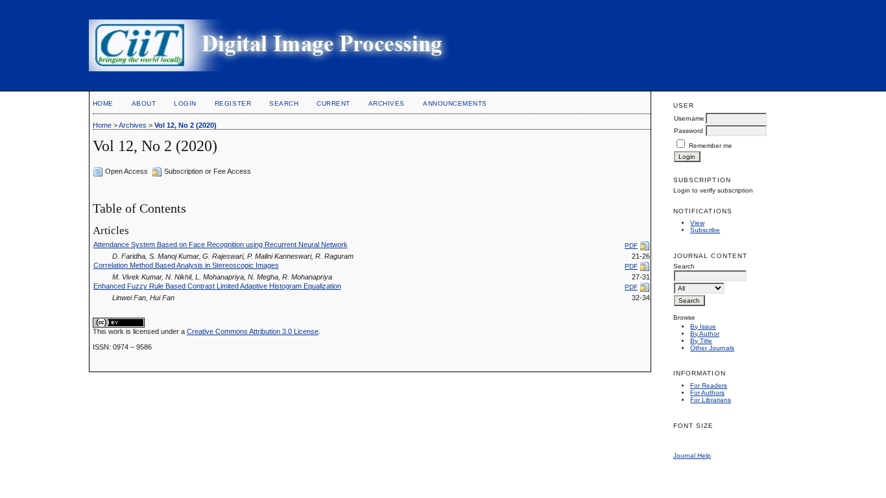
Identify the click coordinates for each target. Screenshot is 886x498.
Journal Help (692, 455)
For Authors (707, 392)
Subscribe (705, 229)
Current (333, 103)
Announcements (455, 103)
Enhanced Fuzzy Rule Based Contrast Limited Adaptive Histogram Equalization (217, 286)
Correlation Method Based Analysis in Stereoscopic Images (186, 265)
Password (688, 130)
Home (103, 103)
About (144, 103)
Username (689, 118)
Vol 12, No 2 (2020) (185, 125)
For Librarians (710, 399)
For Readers (708, 385)
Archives (386, 103)
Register (233, 103)
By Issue (703, 326)
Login (185, 103)
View (697, 222)
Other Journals (712, 347)
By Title (701, 340)
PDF (631, 245)
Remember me (710, 145)
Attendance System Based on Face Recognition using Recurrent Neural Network (220, 244)
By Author (704, 333)
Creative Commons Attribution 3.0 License (252, 331)
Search (283, 103)
